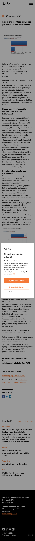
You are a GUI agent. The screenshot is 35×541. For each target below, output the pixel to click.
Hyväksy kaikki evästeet (16, 280)
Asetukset (8, 292)
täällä (13, 274)
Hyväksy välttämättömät (16, 287)
